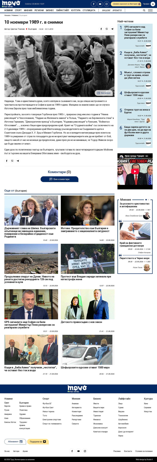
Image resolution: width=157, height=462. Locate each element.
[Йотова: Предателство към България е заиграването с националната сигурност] (87, 211)
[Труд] (77, 388)
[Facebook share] (101, 29)
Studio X (150, 459)
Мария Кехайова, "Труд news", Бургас (135, 120)
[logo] (11, 4)
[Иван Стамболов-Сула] (146, 215)
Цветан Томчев (18, 29)
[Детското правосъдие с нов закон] (87, 304)
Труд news (140, 103)
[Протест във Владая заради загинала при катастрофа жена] (87, 259)
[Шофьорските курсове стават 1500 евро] (87, 350)
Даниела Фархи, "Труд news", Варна (136, 66)
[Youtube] (100, 4)
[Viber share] (106, 29)
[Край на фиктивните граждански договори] (135, 231)
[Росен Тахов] (146, 267)
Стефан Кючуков (144, 252)
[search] (144, 10)
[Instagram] (106, 4)
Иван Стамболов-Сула (133, 216)
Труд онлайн (139, 46)
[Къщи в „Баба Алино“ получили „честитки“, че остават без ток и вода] (31, 350)
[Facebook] (93, 4)
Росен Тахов (137, 267)
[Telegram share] (112, 29)
